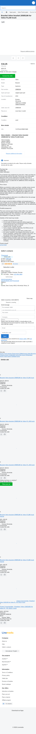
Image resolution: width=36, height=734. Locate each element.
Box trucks (22, 355)
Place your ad (6, 484)
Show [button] (12, 274)
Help (3, 644)
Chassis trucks (4, 355)
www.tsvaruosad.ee (6, 279)
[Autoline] (6, 12)
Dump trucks (16, 353)
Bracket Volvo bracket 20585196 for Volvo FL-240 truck (17, 421)
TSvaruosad (4, 255)
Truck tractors (8, 353)
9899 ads (8, 258)
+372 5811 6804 (18, 274)
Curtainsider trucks (14, 355)
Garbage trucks (15, 356)
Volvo (16, 79)
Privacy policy (6, 675)
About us (4, 641)
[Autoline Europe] (11, 2)
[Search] (33, 8)
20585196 (18, 89)
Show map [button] (29, 298)
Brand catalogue (6, 684)
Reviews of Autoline (7, 681)
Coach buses (7, 356)
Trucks (2, 353)
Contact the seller (8, 76)
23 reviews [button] (15, 263)
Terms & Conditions (7, 672)
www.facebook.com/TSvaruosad (10, 280)
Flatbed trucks (24, 353)
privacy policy (23, 338)
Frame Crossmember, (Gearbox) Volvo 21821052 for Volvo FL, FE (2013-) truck (16, 607)
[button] (33, 2)
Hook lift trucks (32, 353)
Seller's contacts (6, 647)
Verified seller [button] (7, 257)
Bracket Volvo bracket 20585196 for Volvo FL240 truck (17, 378)
